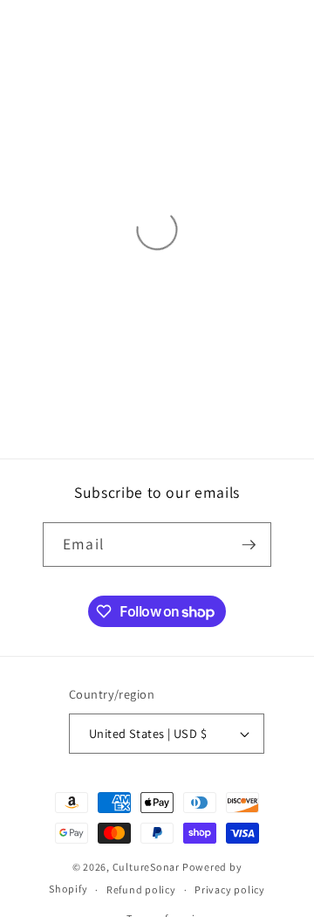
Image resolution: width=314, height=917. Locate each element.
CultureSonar (146, 866)
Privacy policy (230, 889)
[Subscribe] (249, 545)
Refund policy (141, 889)
